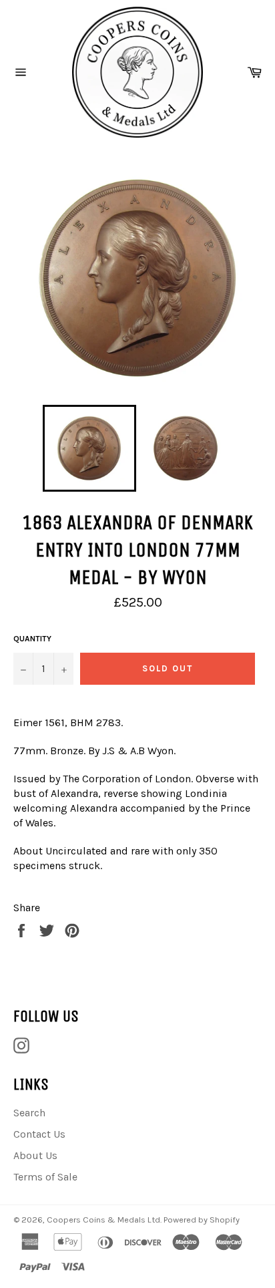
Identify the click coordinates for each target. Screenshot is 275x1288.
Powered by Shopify (202, 1220)
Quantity (32, 638)
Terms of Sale (45, 1176)
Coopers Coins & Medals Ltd (103, 1220)
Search (29, 1112)
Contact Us (39, 1134)
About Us (35, 1155)
